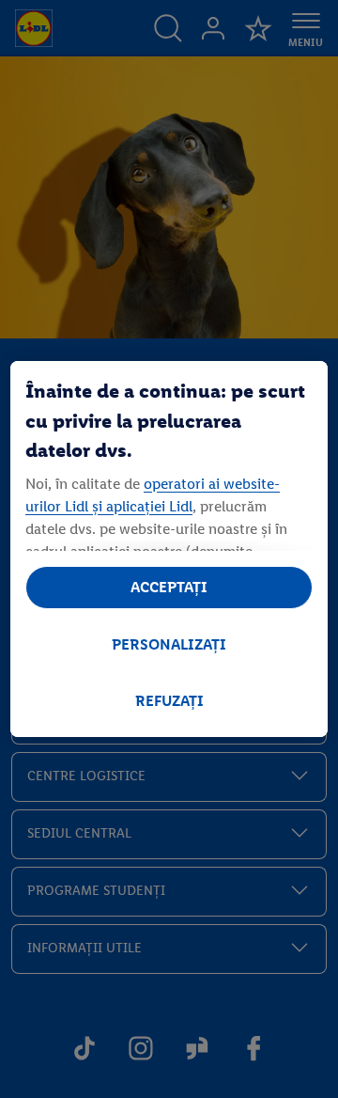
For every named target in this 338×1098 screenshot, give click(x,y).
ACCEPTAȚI (169, 587)
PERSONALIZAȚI (169, 644)
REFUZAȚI (169, 701)
